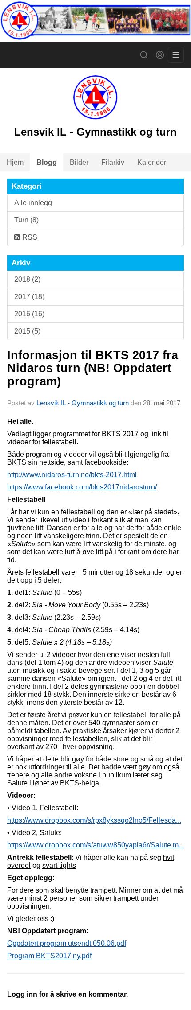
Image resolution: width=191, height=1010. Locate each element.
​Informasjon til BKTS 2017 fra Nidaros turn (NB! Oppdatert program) (92, 368)
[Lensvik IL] (95, 21)
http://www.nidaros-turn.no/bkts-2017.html (72, 474)
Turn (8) (26, 220)
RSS (28, 237)
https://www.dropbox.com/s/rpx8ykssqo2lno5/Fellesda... (94, 820)
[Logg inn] (160, 55)
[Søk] (144, 55)
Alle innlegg (33, 202)
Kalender (151, 162)
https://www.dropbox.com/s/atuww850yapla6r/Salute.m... (95, 845)
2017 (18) (29, 296)
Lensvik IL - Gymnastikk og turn (82, 403)
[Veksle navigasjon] (176, 55)
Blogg (46, 162)
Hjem (15, 162)
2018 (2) (27, 279)
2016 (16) (29, 314)
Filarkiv (112, 162)
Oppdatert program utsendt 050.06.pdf (66, 943)
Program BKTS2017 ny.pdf (49, 956)
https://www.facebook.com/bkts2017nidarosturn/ (82, 487)
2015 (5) (27, 331)
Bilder (79, 162)
